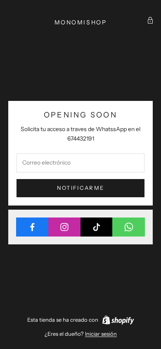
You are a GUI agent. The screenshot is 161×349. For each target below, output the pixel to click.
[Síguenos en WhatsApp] (128, 227)
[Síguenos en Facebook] (32, 227)
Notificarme (80, 187)
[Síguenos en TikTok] (97, 227)
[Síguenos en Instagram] (64, 227)
